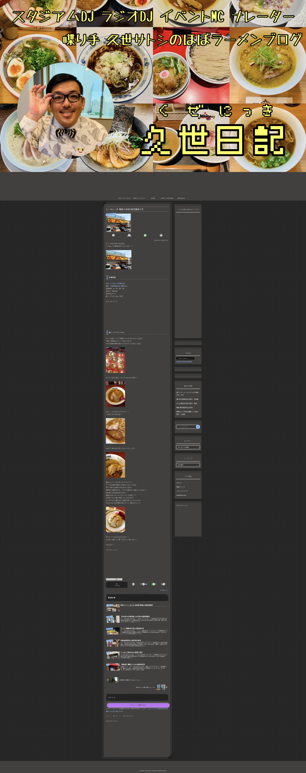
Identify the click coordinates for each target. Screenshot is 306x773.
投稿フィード (180, 487)
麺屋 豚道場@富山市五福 (184, 407)
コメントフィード (182, 491)
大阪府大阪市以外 (111, 579)
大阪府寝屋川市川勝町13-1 (118, 286)
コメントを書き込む (138, 705)
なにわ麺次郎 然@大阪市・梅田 (186, 403)
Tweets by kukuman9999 (184, 361)
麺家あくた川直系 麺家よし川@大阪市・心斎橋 (187, 413)
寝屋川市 (120, 579)
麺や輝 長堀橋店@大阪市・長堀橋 (187, 399)
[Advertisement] (153, 184)
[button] (161, 235)
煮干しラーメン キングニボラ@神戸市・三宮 (187, 394)
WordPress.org (181, 495)
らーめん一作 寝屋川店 (117, 283)
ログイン (179, 483)
